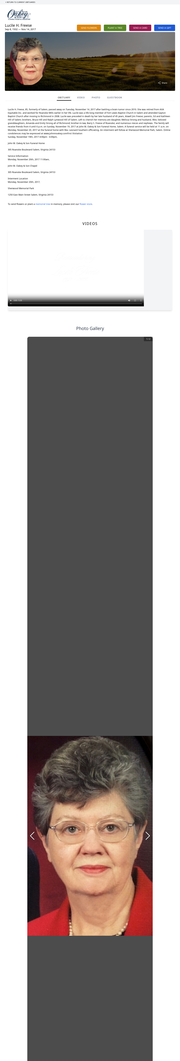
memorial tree (42, 204)
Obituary (64, 97)
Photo (96, 97)
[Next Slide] (148, 835)
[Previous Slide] (32, 835)
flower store (86, 204)
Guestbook (114, 97)
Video (81, 97)
